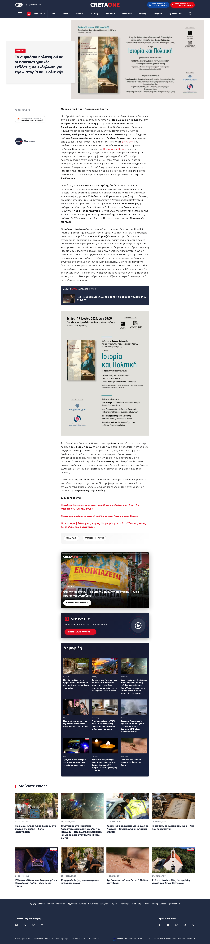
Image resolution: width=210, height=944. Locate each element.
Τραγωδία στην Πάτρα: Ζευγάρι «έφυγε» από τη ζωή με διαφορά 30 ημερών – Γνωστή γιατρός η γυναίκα (104, 765)
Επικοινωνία (94, 939)
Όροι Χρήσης (62, 939)
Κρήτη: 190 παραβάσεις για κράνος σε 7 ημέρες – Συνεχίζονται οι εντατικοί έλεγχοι (127, 829)
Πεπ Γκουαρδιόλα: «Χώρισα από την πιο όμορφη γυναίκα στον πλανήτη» (111, 298)
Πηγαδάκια (110, 14)
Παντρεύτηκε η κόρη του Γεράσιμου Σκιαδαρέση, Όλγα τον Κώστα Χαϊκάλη (75, 723)
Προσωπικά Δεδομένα (43, 939)
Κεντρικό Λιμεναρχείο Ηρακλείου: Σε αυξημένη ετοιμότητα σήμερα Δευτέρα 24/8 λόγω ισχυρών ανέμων (132, 726)
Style (140, 904)
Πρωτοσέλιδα (175, 14)
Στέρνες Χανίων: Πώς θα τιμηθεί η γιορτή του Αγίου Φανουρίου (171, 881)
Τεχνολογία (125, 904)
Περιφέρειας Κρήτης (115, 149)
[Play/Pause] (105, 580)
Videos (163, 904)
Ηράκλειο (20, 50)
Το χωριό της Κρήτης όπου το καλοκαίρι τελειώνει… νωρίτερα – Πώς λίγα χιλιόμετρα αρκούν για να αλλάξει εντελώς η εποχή (104, 685)
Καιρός (155, 904)
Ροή (53, 14)
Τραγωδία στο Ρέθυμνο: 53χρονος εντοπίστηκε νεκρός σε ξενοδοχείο (74, 762)
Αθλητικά (157, 14)
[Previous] (66, 580)
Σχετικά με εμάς (78, 939)
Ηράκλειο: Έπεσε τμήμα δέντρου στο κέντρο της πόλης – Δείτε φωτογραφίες (35, 829)
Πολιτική (94, 14)
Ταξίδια (114, 904)
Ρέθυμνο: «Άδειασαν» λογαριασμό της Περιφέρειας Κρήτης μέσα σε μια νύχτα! (36, 883)
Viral (134, 904)
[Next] (144, 580)
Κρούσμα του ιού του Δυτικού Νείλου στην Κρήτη (131, 762)
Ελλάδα (79, 14)
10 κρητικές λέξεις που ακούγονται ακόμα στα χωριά (80, 881)
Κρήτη (65, 14)
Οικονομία (127, 14)
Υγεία (147, 904)
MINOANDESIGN (188, 938)
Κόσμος (142, 14)
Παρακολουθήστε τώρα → (80, 632)
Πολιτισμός (93, 904)
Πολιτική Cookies (22, 939)
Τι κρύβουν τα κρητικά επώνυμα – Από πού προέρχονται (173, 827)
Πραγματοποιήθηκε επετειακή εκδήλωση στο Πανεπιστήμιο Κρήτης (100, 516)
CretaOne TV (38, 14)
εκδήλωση (127, 142)
